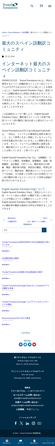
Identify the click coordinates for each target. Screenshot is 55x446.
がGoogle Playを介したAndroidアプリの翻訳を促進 (25, 287)
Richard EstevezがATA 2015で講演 (16, 318)
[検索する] (32, 6)
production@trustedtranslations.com (27, 405)
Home (4, 32)
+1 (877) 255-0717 (36, 390)
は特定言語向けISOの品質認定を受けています (26, 243)
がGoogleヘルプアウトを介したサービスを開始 (25, 303)
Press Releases (14, 32)
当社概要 (25, 32)
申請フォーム (33, 409)
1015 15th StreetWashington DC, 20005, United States (27, 376)
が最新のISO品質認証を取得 (22, 271)
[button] (25, 333)
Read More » (6, 251)
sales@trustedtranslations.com (27, 398)
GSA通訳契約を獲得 (10, 258)
